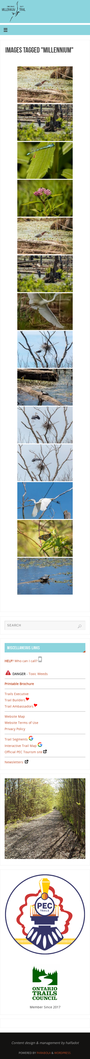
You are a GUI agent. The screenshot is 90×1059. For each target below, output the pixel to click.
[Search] (79, 626)
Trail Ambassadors (19, 706)
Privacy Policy (15, 729)
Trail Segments (16, 739)
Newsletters (14, 762)
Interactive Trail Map (21, 745)
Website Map (15, 716)
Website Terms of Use (21, 722)
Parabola (44, 1053)
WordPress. (62, 1053)
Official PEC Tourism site (23, 752)
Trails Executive (17, 694)
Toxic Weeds (38, 674)
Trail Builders (15, 700)
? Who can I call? (21, 661)
